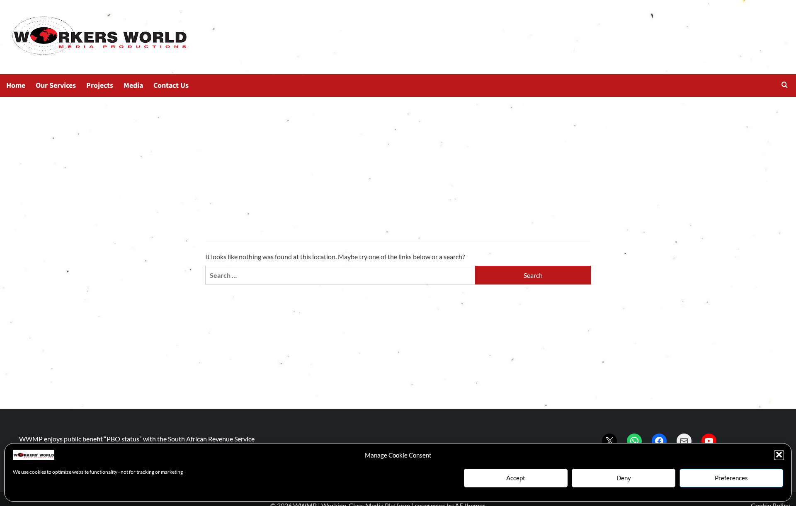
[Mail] (684, 441)
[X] (609, 441)
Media (133, 85)
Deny (623, 478)
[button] (779, 455)
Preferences (731, 478)
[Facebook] (659, 441)
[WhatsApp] (634, 441)
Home (15, 85)
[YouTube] (708, 441)
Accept (515, 478)
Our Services (56, 85)
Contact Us (171, 85)
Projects (99, 85)
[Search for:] (340, 275)
